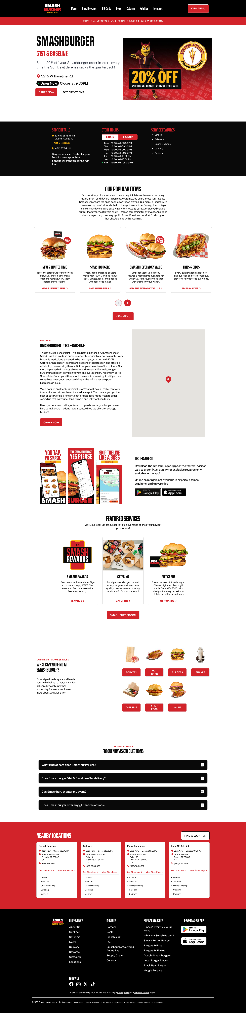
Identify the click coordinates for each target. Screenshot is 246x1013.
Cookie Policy (119, 1002)
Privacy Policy (123, 992)
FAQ (109, 941)
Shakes (200, 672)
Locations (158, 9)
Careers (111, 926)
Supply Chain (114, 955)
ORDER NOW (51, 422)
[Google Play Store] (148, 492)
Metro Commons (135, 846)
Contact (111, 960)
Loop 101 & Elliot (180, 846)
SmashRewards (89, 9)
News (72, 941)
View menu (123, 316)
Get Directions (73, 92)
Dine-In (110, 137)
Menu (73, 9)
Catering (131, 9)
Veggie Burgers (153, 970)
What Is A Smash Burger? (159, 935)
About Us (74, 926)
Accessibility (79, 1002)
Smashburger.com (123, 615)
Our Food (74, 931)
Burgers (177, 672)
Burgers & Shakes (154, 950)
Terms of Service (141, 992)
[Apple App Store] (173, 492)
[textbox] (73, 159)
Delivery (128, 137)
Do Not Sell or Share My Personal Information (144, 1002)
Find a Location (195, 835)
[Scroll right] (127, 302)
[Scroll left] (118, 302)
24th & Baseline (47, 846)
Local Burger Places (156, 960)
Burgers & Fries (153, 945)
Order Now (46, 92)
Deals (118, 9)
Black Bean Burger (155, 965)
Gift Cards (106, 9)
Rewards (74, 951)
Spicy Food (154, 707)
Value (177, 707)
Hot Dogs (154, 672)
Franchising (113, 936)
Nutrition (144, 9)
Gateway (88, 846)
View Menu (198, 8)
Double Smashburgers (157, 955)
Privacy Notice (107, 1002)
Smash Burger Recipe (157, 940)
